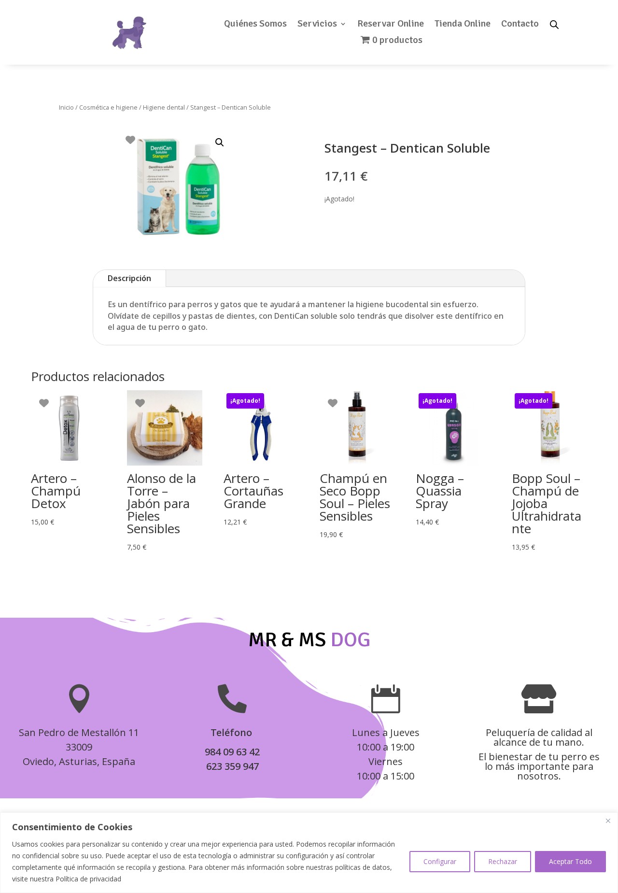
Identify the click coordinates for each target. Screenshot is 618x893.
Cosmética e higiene (108, 107)
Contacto (520, 24)
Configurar (439, 861)
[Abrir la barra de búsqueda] (554, 24)
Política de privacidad (88, 878)
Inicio (66, 107)
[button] (219, 142)
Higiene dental (164, 107)
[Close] (608, 820)
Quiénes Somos (255, 24)
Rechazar (502, 861)
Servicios (317, 24)
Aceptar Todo (570, 861)
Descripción (129, 278)
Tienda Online (463, 24)
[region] (309, 852)
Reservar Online (390, 24)
